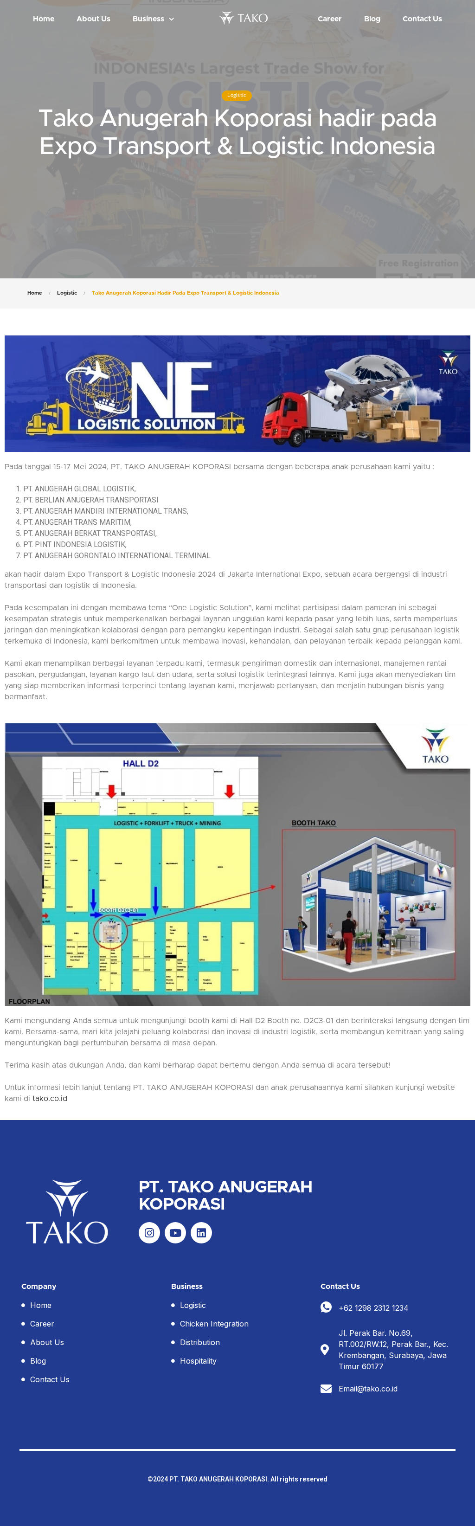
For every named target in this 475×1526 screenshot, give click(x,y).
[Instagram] (149, 1232)
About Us (93, 19)
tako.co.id (49, 1098)
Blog (372, 19)
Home (43, 19)
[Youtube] (175, 1232)
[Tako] (245, 18)
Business (148, 19)
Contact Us (422, 19)
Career (330, 19)
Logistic (236, 95)
